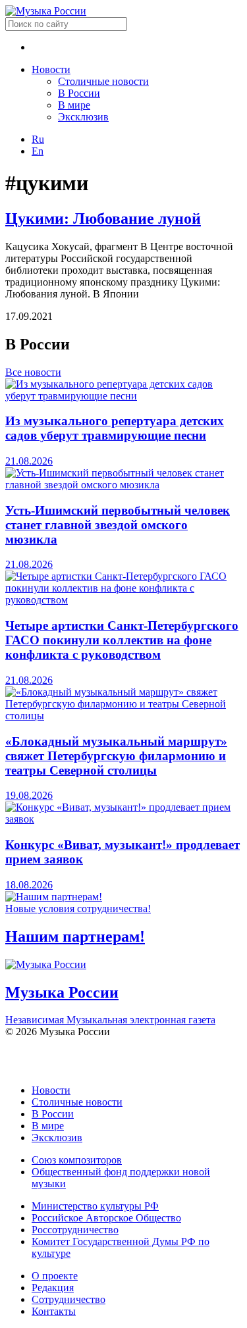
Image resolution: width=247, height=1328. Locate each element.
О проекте (55, 1275)
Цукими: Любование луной (103, 218)
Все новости (33, 372)
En (37, 151)
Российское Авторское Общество (106, 1217)
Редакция (53, 1287)
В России (79, 93)
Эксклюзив (83, 116)
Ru (38, 139)
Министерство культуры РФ (95, 1206)
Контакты (54, 1311)
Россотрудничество (75, 1229)
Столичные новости (103, 81)
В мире (74, 105)
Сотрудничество (68, 1299)
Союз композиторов (77, 1159)
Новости (51, 69)
